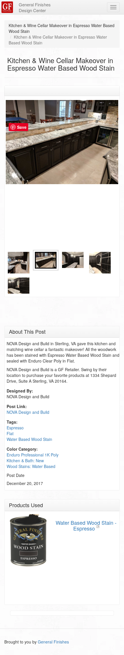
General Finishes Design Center (35, 7)
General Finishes (53, 642)
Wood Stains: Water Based (31, 466)
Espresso (15, 428)
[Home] (7, 7)
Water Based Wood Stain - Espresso (86, 525)
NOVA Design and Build (28, 412)
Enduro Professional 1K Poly (33, 455)
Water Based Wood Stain (29, 439)
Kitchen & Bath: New (25, 460)
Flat (10, 433)
